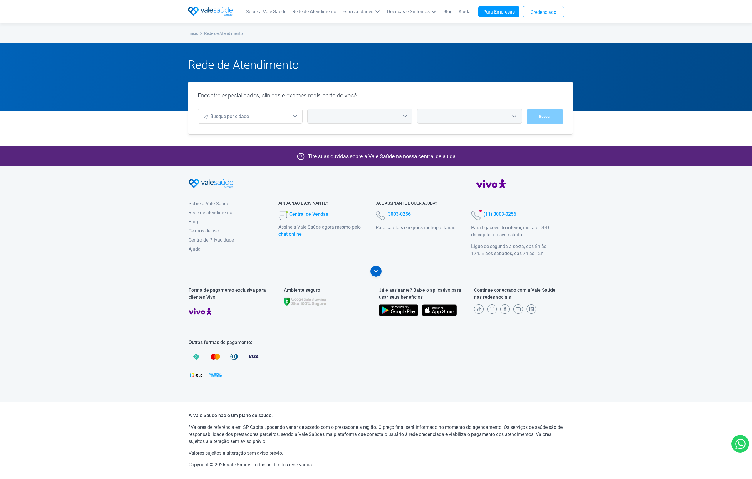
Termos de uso (204, 231)
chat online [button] (290, 234)
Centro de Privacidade (211, 240)
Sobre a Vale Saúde (266, 11)
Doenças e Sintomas (408, 11)
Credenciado (543, 12)
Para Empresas (499, 12)
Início (193, 33)
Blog (448, 11)
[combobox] (250, 116)
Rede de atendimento (210, 212)
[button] (740, 444)
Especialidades (357, 11)
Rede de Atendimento (314, 11)
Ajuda (465, 11)
